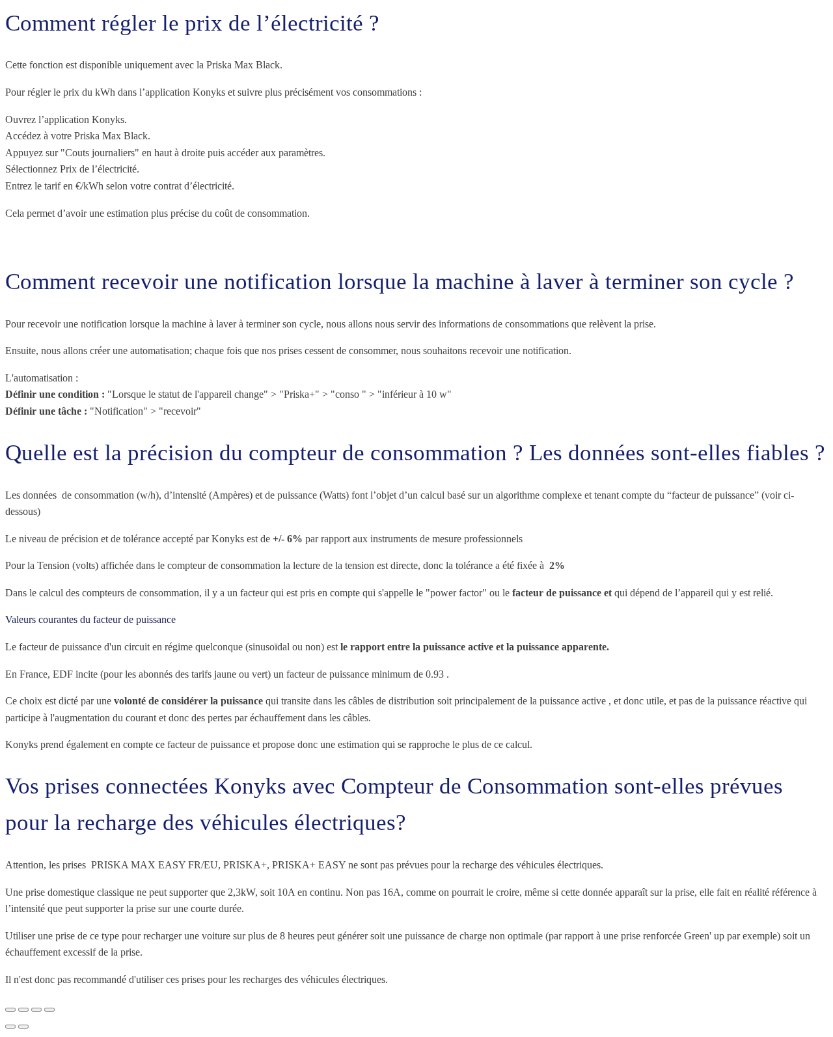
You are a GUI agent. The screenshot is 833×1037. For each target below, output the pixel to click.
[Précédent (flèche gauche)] (10, 1027)
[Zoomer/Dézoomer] (10, 1010)
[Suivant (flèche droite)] (23, 1027)
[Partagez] (36, 1010)
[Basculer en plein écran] (23, 1010)
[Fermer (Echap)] (49, 1010)
